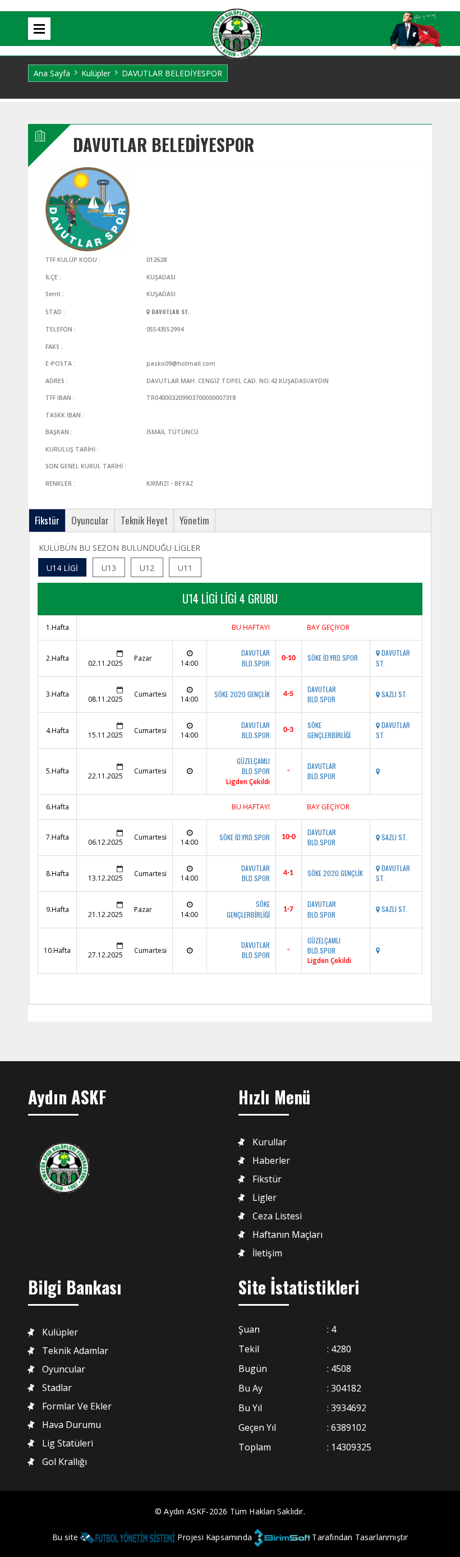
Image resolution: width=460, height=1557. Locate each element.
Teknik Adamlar (75, 1351)
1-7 (288, 909)
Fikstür (47, 520)
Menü (39, 28)
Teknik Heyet (144, 520)
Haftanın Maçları (287, 1235)
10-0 (289, 837)
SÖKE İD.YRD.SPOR (332, 657)
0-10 (289, 658)
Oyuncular (90, 520)
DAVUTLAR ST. (169, 311)
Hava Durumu (71, 1425)
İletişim (267, 1253)
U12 (147, 568)
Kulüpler (96, 73)
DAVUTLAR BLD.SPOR (255, 657)
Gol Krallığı (64, 1462)
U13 (109, 568)
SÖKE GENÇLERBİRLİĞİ (329, 730)
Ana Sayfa (52, 73)
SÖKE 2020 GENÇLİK (242, 694)
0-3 (288, 730)
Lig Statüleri (67, 1443)
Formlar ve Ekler (77, 1406)
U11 (185, 568)
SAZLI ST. (393, 694)
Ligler (264, 1198)
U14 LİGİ (62, 568)
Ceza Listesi (277, 1216)
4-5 (288, 694)
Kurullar (269, 1142)
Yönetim (194, 520)
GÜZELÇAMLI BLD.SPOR (253, 766)
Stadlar (57, 1388)
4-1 (288, 873)
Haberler (271, 1161)
